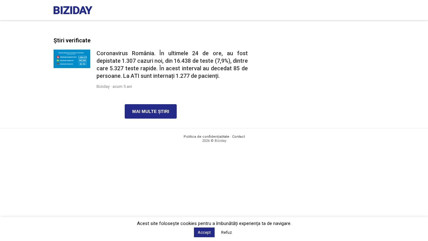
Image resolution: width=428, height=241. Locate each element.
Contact (238, 137)
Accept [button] (204, 232)
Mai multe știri (150, 111)
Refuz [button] (226, 232)
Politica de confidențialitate (206, 137)
